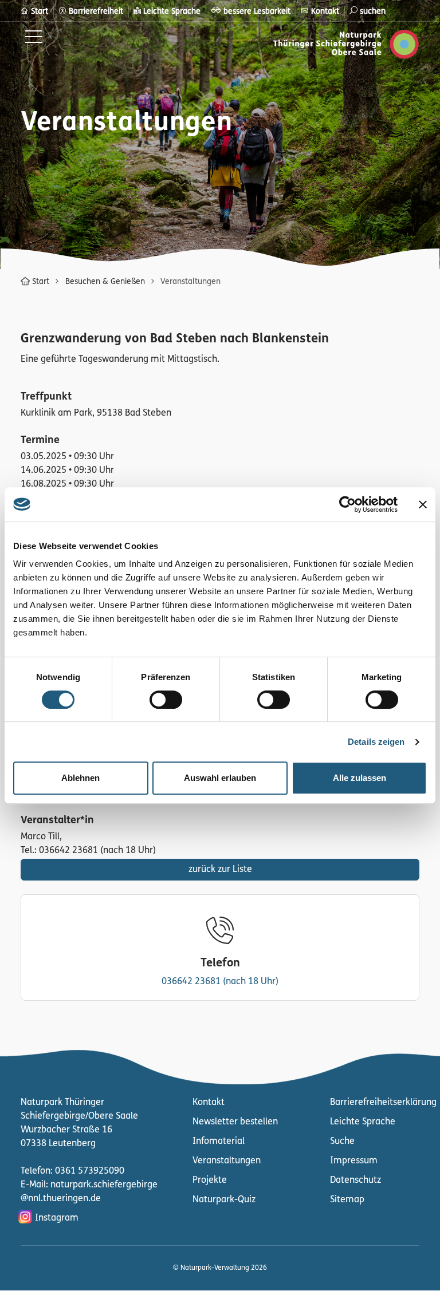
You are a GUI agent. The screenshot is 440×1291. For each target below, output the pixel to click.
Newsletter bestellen (235, 1122)
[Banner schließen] (423, 504)
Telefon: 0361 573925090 (72, 1171)
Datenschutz (355, 1180)
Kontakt (208, 1102)
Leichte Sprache (362, 1122)
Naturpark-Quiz (224, 1200)
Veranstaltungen (226, 1161)
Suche (342, 1141)
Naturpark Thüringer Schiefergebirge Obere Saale (271, 44)
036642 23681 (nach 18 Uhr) (220, 981)
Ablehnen (80, 778)
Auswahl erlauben (220, 778)
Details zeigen (376, 742)
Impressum (354, 1161)
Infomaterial (218, 1141)
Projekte (209, 1180)
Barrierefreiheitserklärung (383, 1102)
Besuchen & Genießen (105, 282)
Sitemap (347, 1200)
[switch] (166, 699)
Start (40, 282)
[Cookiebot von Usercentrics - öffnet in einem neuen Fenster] (347, 504)
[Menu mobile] (33, 39)
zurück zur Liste (220, 869)
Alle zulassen (359, 778)
